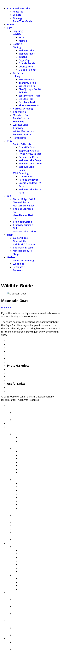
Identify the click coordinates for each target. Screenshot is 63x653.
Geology (17, 18)
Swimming (18, 121)
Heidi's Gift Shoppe (24, 244)
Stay (9, 141)
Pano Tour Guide (22, 21)
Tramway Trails (27, 82)
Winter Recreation (23, 131)
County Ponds (27, 66)
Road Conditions (17, 391)
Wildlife (17, 34)
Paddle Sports (21, 118)
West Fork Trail (27, 86)
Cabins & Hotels (22, 144)
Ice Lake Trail (26, 99)
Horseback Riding (23, 108)
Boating (17, 44)
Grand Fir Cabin (27, 147)
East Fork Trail (27, 102)
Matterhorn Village (24, 205)
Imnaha (23, 56)
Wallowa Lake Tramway (20, 126)
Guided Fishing (27, 69)
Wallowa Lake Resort (26, 168)
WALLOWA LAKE (10, 2)
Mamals (23, 40)
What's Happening (23, 260)
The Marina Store (23, 247)
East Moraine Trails (29, 95)
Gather (11, 257)
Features (18, 11)
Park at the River (28, 157)
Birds (21, 37)
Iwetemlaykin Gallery (21, 380)
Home (10, 24)
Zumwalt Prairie (22, 134)
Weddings (18, 263)
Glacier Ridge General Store (21, 239)
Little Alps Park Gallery (22, 376)
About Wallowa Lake (18, 8)
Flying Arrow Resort (30, 153)
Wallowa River (27, 53)
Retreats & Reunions (19, 268)
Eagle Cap (24, 60)
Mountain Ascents (29, 105)
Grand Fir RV (26, 176)
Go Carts (18, 73)
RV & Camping (21, 173)
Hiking (16, 76)
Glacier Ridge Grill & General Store (24, 200)
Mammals (6, 307)
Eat (9, 195)
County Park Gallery (20, 373)
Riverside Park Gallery (21, 369)
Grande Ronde (27, 63)
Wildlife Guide (16, 362)
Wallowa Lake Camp (30, 160)
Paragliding (19, 137)
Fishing (17, 47)
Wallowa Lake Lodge (30, 163)
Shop (10, 234)
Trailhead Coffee (22, 221)
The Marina (19, 111)
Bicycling (18, 31)
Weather (12, 387)
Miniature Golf (21, 115)
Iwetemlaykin (26, 79)
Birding (11, 358)
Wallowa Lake (26, 50)
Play (9, 27)
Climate (17, 14)
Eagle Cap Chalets (29, 150)
